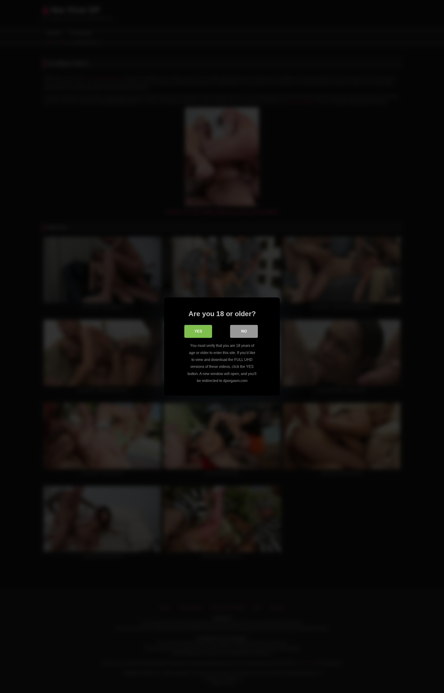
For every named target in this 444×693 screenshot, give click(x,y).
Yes (198, 331)
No (244, 331)
